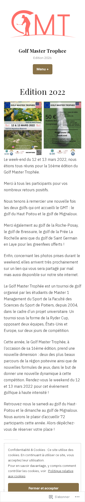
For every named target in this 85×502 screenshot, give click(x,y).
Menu (44, 69)
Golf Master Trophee (42, 51)
